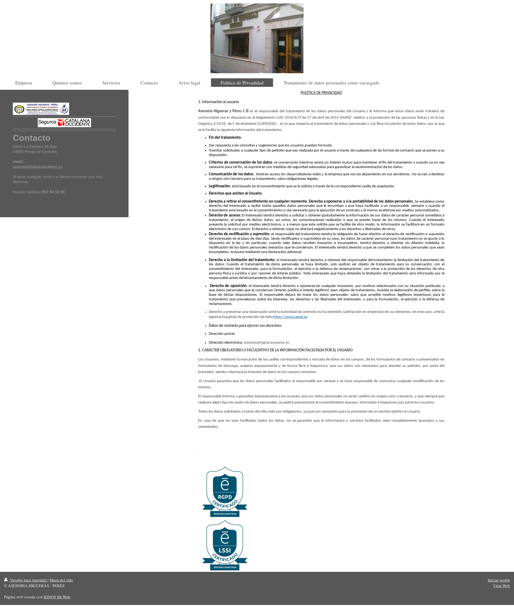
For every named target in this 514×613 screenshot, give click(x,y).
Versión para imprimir (28, 580)
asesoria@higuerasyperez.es (37, 166)
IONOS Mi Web (57, 596)
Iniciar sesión (499, 580)
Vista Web (501, 585)
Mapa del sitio (61, 580)
